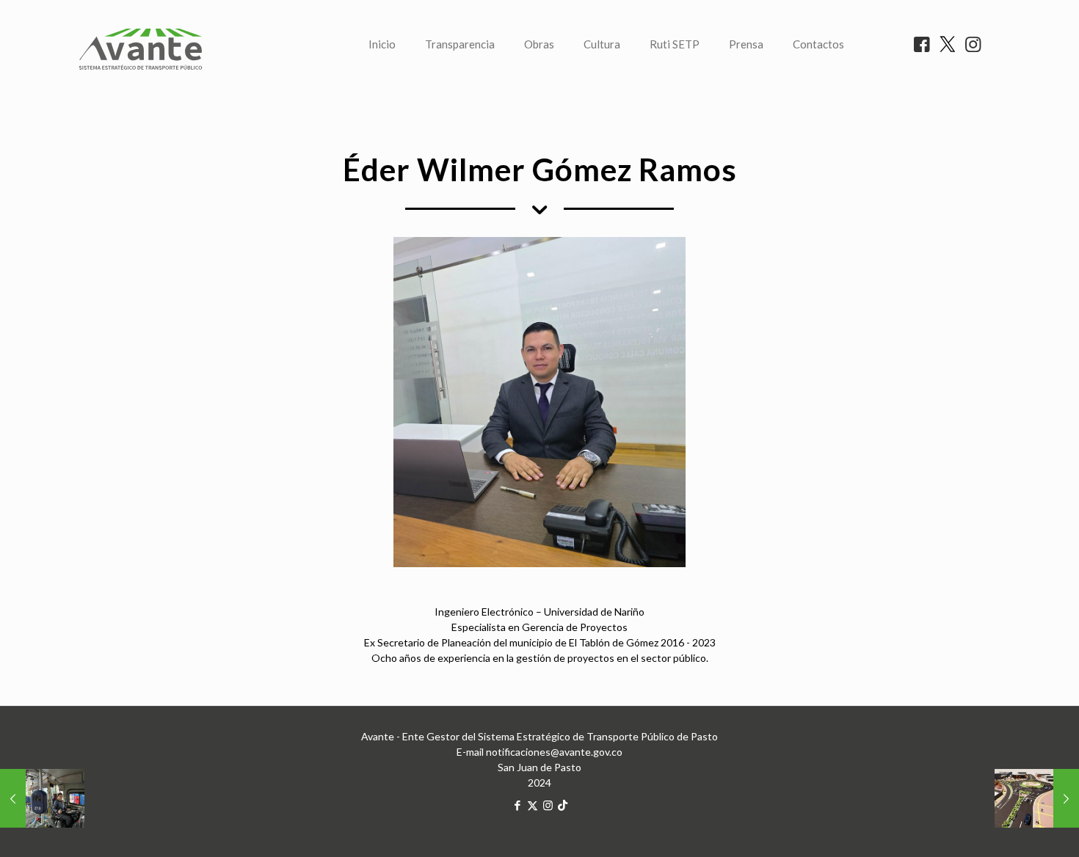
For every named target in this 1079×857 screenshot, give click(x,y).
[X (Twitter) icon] (532, 805)
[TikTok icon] (562, 805)
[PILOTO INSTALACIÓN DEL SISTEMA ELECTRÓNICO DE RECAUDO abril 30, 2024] (42, 798)
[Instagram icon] (547, 805)
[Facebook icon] (517, 805)
